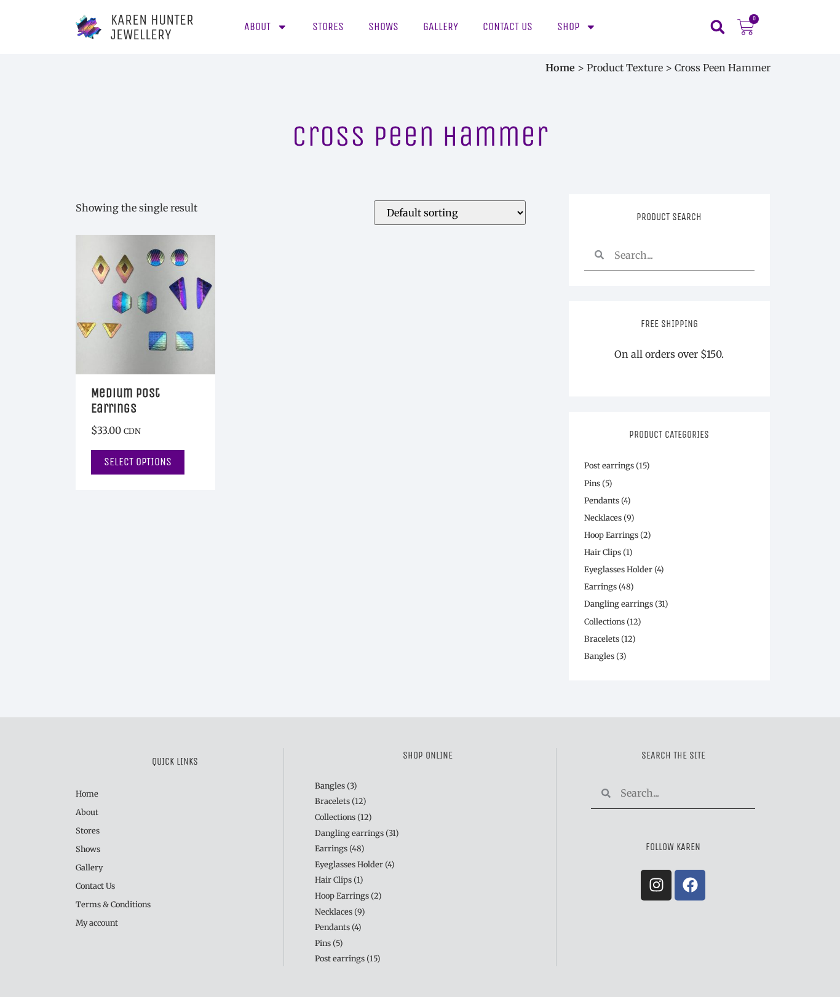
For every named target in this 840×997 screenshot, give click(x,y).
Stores (328, 26)
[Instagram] (656, 885)
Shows (383, 26)
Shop (568, 26)
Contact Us (508, 26)
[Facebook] (690, 885)
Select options (138, 461)
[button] (717, 27)
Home (560, 67)
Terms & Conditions (113, 904)
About (257, 26)
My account (97, 923)
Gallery (440, 26)
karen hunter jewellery (152, 27)
